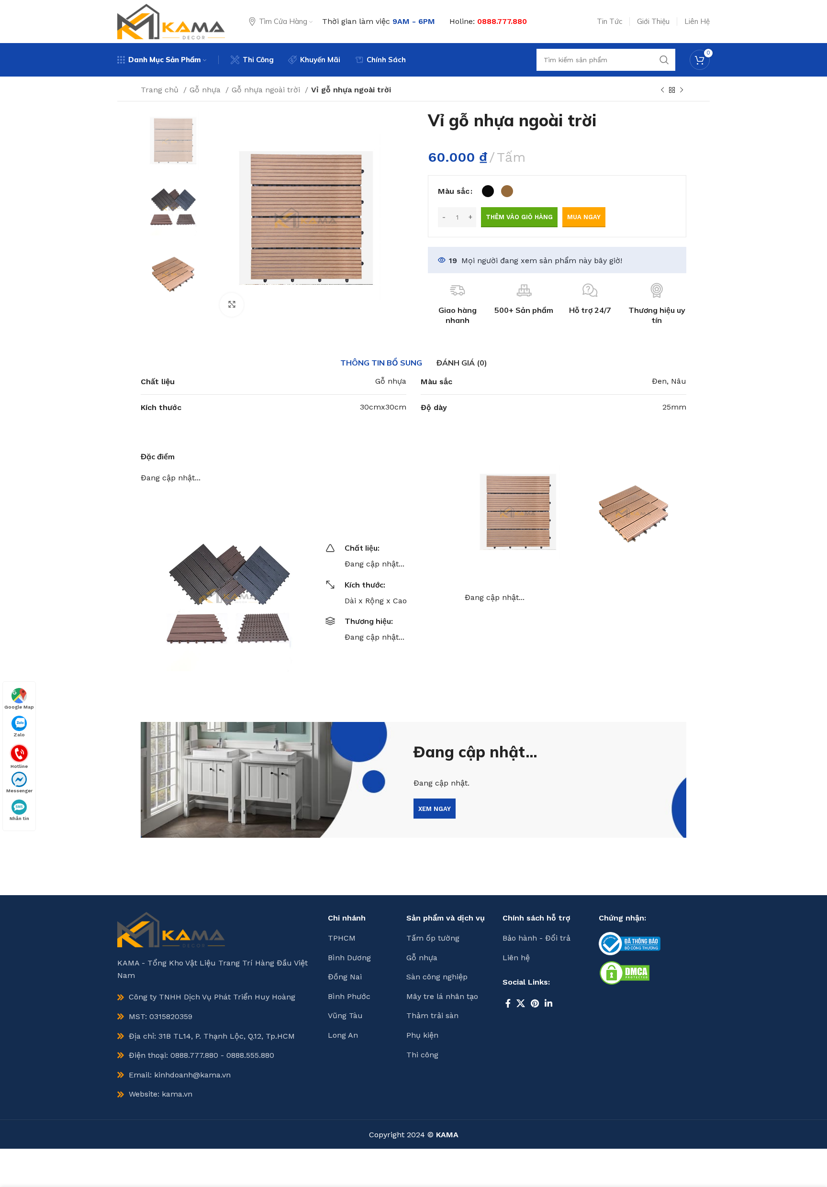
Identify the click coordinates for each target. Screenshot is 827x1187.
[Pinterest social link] (535, 1003)
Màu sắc (453, 191)
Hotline (19, 766)
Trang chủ (161, 89)
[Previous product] (662, 90)
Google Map (19, 707)
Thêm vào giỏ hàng (519, 217)
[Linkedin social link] (548, 1003)
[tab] (381, 362)
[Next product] (681, 90)
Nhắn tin (19, 818)
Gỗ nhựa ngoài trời (267, 89)
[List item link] (362, 938)
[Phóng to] (232, 305)
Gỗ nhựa (206, 89)
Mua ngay (584, 217)
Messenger (19, 790)
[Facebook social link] (508, 1003)
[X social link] (521, 1003)
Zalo (19, 734)
